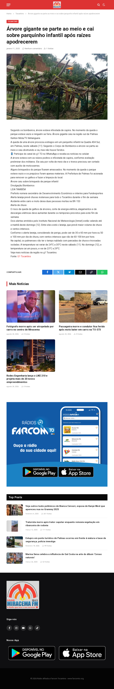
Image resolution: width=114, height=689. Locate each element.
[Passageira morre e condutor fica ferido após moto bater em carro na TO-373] (83, 306)
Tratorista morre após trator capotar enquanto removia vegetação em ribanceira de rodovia (62, 524)
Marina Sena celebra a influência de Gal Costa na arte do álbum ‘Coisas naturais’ (64, 556)
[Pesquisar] (98, 4)
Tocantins (12, 21)
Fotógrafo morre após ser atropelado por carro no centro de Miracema (30, 328)
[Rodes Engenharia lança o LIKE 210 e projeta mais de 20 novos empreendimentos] (31, 355)
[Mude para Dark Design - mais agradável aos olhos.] (103, 4)
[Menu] (8, 4)
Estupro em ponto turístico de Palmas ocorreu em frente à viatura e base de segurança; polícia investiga (66, 540)
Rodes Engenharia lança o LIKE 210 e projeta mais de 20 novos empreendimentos (27, 379)
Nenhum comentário (33, 49)
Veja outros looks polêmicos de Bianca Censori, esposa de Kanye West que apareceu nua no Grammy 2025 (65, 508)
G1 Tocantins (24, 256)
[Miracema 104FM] (57, 5)
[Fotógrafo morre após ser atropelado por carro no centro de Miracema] (31, 306)
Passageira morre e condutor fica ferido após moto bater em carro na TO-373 (82, 328)
